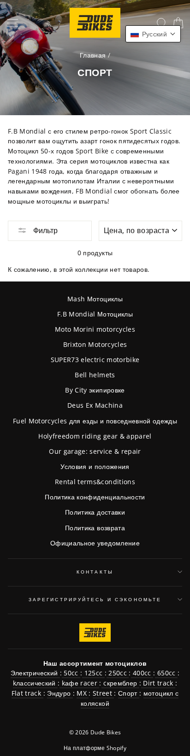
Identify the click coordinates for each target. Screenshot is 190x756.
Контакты (95, 571)
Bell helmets (95, 374)
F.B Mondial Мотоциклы (95, 314)
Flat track (27, 693)
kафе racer (79, 683)
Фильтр (44, 230)
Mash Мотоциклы (95, 298)
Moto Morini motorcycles (95, 329)
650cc (166, 672)
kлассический (35, 683)
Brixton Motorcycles (95, 344)
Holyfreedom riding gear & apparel (94, 436)
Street (103, 693)
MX (83, 693)
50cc (71, 672)
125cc (93, 672)
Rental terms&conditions (95, 481)
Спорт (128, 693)
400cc (142, 672)
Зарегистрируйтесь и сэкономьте (95, 599)
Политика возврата (95, 527)
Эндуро (59, 693)
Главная (93, 55)
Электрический (35, 672)
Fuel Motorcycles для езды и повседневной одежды (95, 420)
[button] (153, 34)
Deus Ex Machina (95, 405)
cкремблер (120, 683)
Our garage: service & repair (95, 451)
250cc (118, 672)
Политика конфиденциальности (95, 496)
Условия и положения (94, 466)
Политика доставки (95, 512)
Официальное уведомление (95, 543)
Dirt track (158, 683)
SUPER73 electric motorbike (95, 359)
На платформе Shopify (95, 748)
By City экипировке (95, 390)
